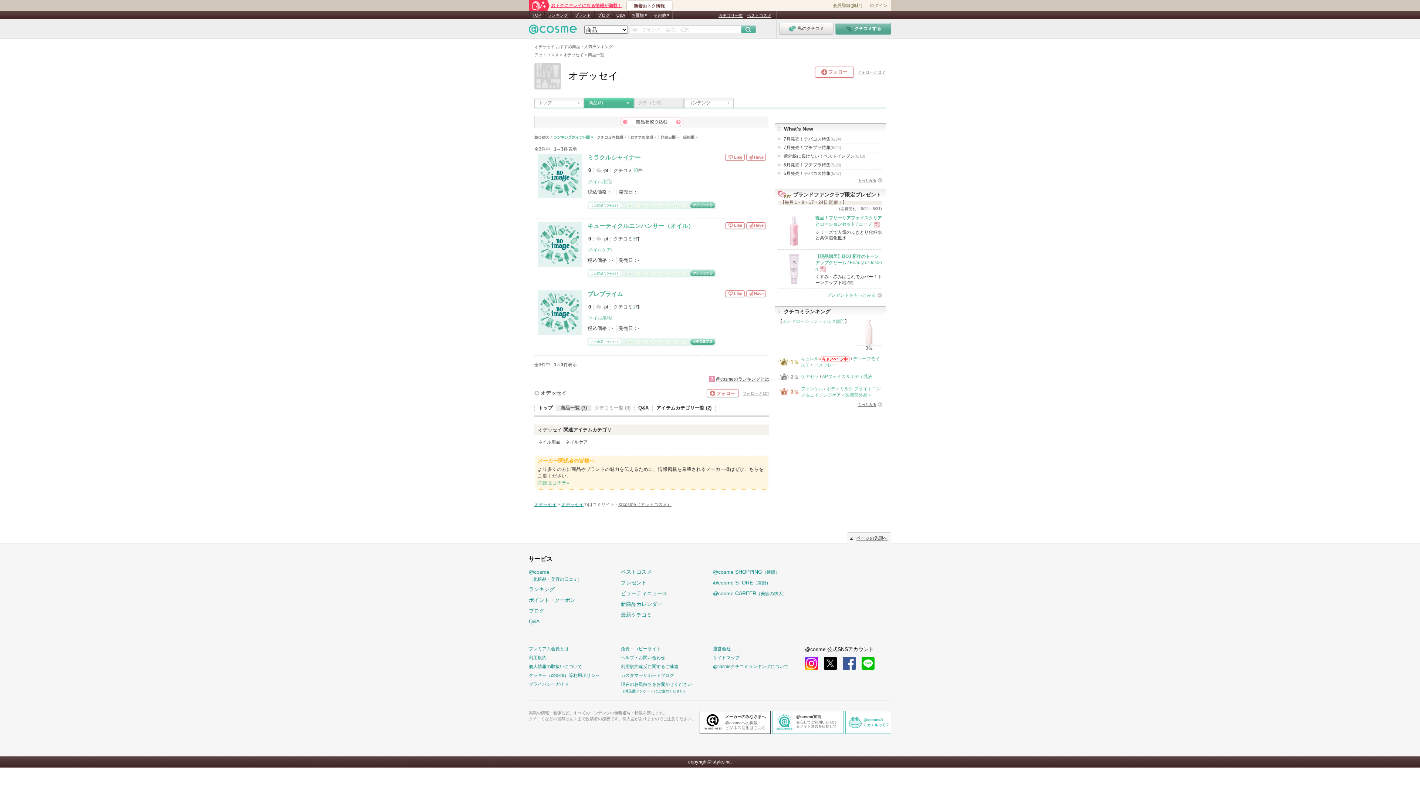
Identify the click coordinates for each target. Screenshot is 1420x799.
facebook (849, 663)
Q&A (620, 15)
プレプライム (605, 294)
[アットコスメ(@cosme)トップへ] (553, 31)
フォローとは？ (871, 72)
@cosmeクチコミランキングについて (750, 666)
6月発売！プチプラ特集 (812, 165)
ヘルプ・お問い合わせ (643, 657)
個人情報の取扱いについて (555, 666)
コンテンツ (699, 102)
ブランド (583, 15)
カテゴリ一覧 (731, 15)
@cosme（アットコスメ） (645, 504)
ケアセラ (810, 376)
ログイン (879, 5)
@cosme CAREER (750, 593)
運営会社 (722, 648)
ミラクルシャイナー (614, 157)
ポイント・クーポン (552, 600)
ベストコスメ (759, 15)
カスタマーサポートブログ (647, 675)
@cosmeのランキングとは (742, 379)
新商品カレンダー (641, 604)
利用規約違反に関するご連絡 (650, 666)
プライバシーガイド (549, 684)
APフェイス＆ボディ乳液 (847, 376)
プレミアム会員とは (549, 648)
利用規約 (538, 657)
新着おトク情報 (649, 6)
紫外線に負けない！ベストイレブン (824, 156)
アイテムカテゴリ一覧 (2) (683, 408)
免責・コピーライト (641, 648)
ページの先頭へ (872, 538)
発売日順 (670, 137)
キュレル (810, 358)
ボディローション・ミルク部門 (813, 321)
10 (635, 170)
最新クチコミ (636, 615)
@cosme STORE (742, 583)
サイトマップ (726, 657)
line (868, 663)
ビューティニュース (644, 593)
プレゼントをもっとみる (851, 295)
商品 (596, 102)
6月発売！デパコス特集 (812, 173)
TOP (536, 15)
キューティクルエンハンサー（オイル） (641, 226)
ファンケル (812, 388)
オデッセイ (554, 393)
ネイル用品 (600, 181)
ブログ (604, 15)
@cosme (555, 575)
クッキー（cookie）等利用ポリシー (564, 675)
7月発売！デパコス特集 (812, 139)
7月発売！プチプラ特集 (812, 147)
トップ (545, 102)
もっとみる (867, 180)
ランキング (558, 15)
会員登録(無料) (847, 5)
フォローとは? (756, 393)
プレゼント (634, 583)
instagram (811, 663)
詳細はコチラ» (553, 483)
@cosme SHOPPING (746, 572)
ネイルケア (600, 249)
